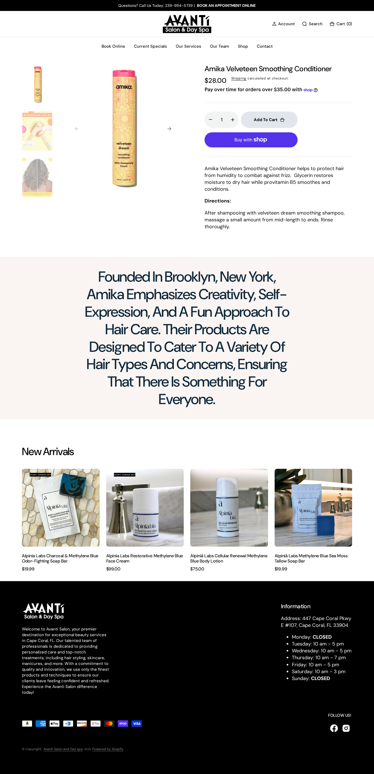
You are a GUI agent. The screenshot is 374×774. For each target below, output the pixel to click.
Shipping (239, 78)
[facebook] (334, 728)
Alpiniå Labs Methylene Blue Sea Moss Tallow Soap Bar (311, 558)
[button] (283, 24)
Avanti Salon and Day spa (63, 749)
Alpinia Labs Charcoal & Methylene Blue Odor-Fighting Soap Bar (60, 558)
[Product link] (61, 508)
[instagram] (346, 728)
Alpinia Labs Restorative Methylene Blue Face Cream (144, 558)
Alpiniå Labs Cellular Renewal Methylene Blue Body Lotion (228, 558)
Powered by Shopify (107, 749)
